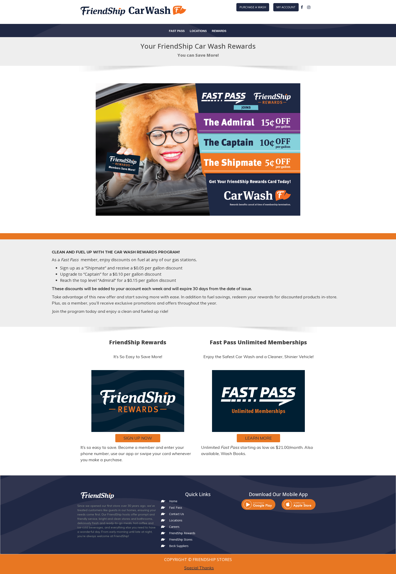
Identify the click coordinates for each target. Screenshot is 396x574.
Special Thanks (199, 567)
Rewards (219, 31)
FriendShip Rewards (182, 533)
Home (173, 501)
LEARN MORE (258, 438)
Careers (174, 527)
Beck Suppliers (179, 546)
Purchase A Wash (252, 7)
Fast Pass (177, 31)
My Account (286, 7)
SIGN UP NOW (138, 438)
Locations (198, 31)
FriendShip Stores (180, 539)
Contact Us (176, 514)
